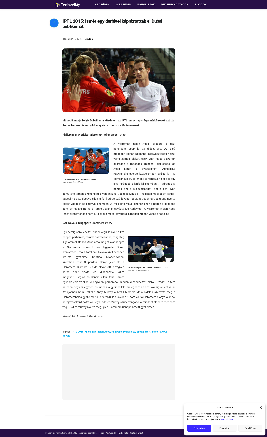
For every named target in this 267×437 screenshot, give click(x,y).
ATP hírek (102, 4)
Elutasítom (224, 428)
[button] (260, 407)
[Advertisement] (119, 373)
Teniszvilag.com (84, 433)
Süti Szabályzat (227, 419)
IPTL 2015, (78, 331)
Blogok (201, 4)
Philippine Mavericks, (123, 331)
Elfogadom (199, 428)
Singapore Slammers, (149, 331)
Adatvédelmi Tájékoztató (117, 433)
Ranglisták (146, 4)
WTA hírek (123, 4)
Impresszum (98, 433)
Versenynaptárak (175, 4)
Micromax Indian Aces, (98, 331)
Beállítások (250, 428)
